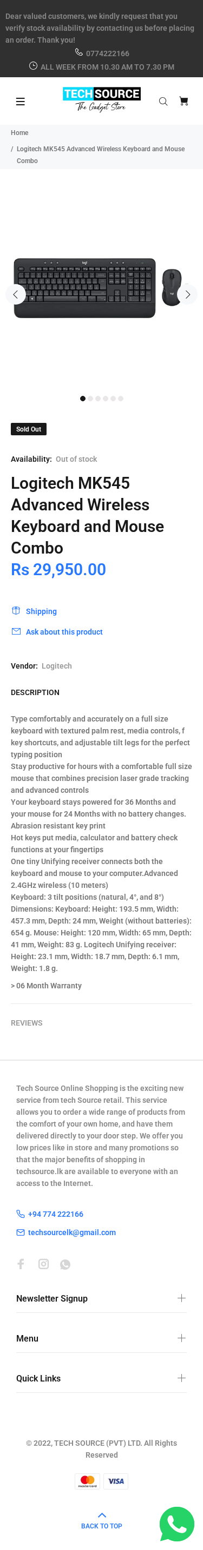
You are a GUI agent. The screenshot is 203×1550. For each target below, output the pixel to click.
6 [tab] (120, 398)
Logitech (57, 666)
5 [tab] (113, 398)
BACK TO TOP (101, 1526)
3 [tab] (98, 398)
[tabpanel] (101, 288)
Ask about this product (64, 632)
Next (187, 294)
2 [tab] (90, 398)
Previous (15, 294)
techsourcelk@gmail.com (72, 1232)
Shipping (41, 611)
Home (19, 133)
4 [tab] (105, 398)
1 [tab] (83, 398)
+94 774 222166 (55, 1214)
